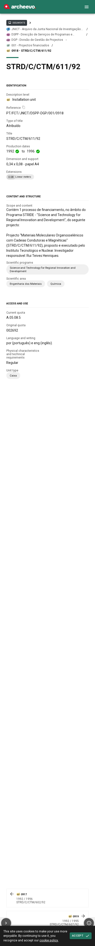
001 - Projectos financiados (30, 45)
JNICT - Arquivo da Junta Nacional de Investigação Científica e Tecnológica (46, 29)
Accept (77, 935)
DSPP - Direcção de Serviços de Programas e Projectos (41, 34)
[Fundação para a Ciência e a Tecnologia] (20, 8)
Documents (16, 22)
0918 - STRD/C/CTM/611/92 (31, 50)
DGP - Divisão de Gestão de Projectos (37, 40)
